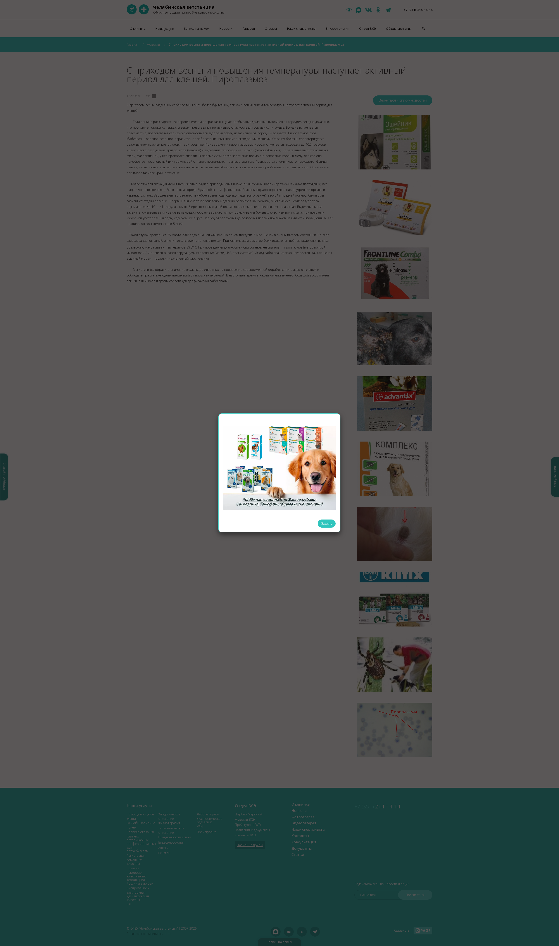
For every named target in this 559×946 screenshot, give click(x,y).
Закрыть (326, 523)
